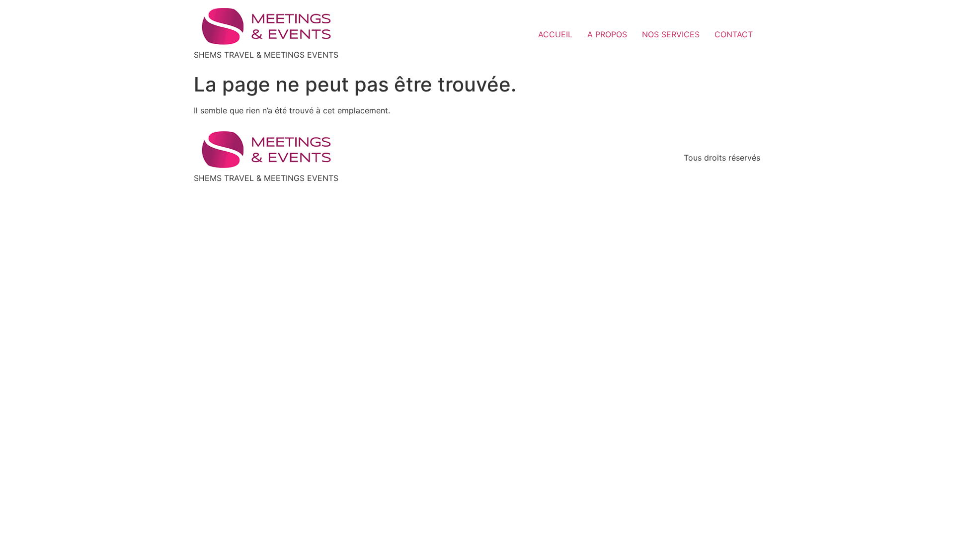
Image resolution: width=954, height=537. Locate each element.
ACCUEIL (555, 34)
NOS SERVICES (671, 34)
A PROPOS (607, 34)
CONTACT (734, 34)
